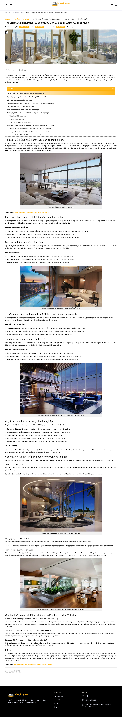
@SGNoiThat (24, 27)
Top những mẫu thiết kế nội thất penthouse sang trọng (32, 664)
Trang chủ (7, 12)
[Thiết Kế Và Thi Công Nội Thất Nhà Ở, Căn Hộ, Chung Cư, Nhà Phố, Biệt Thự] (61, 4)
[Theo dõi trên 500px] (13, 5)
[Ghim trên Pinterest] (16, 671)
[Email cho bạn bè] (13, 671)
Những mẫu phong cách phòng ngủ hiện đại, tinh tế (31, 212)
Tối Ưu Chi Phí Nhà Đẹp (18, 12)
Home (7, 19)
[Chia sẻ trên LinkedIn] (19, 671)
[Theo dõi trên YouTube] (11, 5)
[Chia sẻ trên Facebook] (6, 671)
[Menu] (115, 4)
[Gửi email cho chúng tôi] (8, 5)
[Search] (112, 5)
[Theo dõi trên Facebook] (6, 5)
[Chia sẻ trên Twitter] (10, 671)
